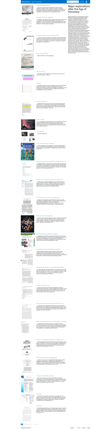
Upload (82, 1)
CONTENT (38, 83)
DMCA (88, 427)
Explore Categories (36, 1)
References (38, 406)
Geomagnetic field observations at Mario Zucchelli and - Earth (50, 303)
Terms (78, 427)
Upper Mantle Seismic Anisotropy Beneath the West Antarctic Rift (50, 161)
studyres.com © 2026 (26, 427)
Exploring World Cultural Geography (44, 215)
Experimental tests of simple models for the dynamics (48, 249)
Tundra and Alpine (40, 119)
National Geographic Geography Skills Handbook (47, 234)
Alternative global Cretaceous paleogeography (46, 357)
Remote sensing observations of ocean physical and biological (50, 267)
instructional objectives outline (43, 285)
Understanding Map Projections (43, 5)
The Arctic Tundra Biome (41, 101)
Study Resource (26, 1)
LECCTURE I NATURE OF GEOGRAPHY (44, 17)
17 (35, 424)
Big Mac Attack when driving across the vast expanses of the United (51, 321)
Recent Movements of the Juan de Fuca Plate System (48, 197)
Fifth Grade (38, 394)
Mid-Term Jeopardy (40, 71)
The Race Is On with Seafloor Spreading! (45, 375)
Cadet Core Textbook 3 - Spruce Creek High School (47, 35)
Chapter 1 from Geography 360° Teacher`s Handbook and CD (50, 339)
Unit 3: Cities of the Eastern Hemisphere (45, 143)
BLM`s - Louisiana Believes (42, 53)
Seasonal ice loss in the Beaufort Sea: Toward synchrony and (49, 179)
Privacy (83, 427)
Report (72, 427)
